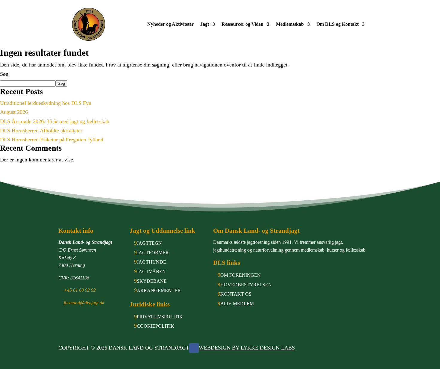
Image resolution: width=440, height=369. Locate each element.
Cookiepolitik (155, 326)
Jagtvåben (151, 271)
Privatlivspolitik (160, 316)
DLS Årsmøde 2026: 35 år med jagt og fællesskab (54, 121)
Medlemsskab (290, 24)
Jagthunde (151, 261)
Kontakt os (235, 294)
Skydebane (152, 281)
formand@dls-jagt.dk (84, 302)
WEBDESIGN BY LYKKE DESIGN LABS (247, 348)
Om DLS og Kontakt (337, 24)
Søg (4, 74)
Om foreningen (240, 275)
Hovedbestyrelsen (246, 284)
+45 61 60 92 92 (80, 290)
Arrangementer (159, 290)
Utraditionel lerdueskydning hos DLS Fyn (45, 103)
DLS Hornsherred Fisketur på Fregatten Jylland (51, 140)
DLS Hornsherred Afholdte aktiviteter (41, 131)
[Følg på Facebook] (194, 348)
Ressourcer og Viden (242, 24)
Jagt (204, 24)
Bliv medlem (237, 303)
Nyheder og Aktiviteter (170, 24)
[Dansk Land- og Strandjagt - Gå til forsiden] (88, 24)
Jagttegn (149, 243)
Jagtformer (153, 252)
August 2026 (14, 112)
